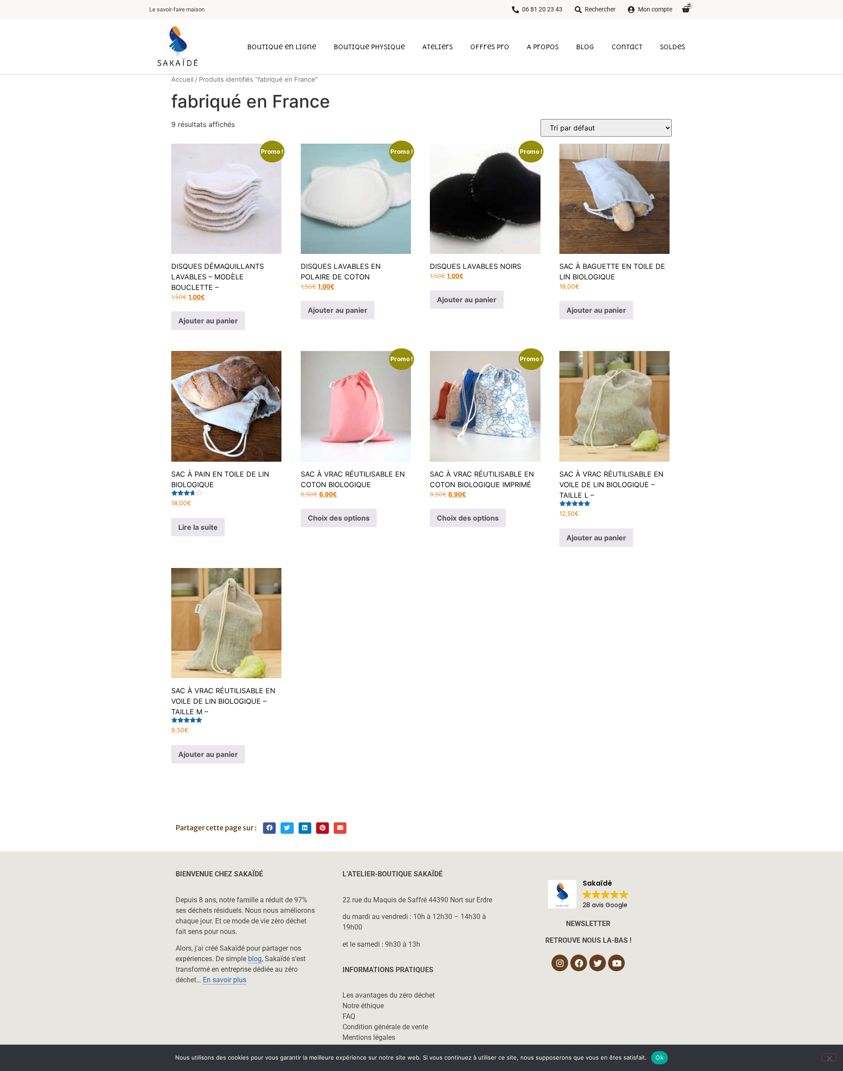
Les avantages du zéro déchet (388, 995)
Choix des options (339, 518)
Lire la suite (198, 527)
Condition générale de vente (385, 1027)
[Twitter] (597, 963)
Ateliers (437, 47)
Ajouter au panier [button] (208, 320)
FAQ (348, 1016)
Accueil (182, 79)
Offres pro (489, 47)
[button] (269, 828)
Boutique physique (369, 47)
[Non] (828, 1057)
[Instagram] (559, 963)
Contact (627, 47)
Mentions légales (368, 1037)
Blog (585, 47)
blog (255, 959)
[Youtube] (616, 963)
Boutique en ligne (281, 47)
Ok (659, 1057)
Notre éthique (363, 1006)
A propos (542, 47)
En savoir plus (224, 980)
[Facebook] (578, 963)
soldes (672, 47)
